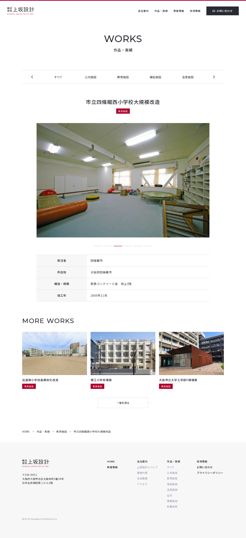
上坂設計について (147, 467)
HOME (26, 431)
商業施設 (172, 501)
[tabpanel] (123, 180)
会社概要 (142, 478)
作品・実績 (161, 11)
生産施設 (188, 77)
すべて (58, 77)
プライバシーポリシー (210, 473)
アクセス (142, 484)
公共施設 (90, 77)
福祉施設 (155, 77)
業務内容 (142, 473)
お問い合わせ (225, 11)
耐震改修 (172, 506)
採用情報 (195, 11)
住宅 (169, 495)
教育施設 (123, 77)
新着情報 (179, 11)
